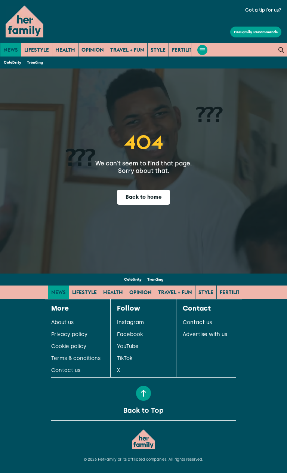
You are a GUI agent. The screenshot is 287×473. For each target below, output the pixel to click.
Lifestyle (36, 49)
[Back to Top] (143, 393)
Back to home (144, 197)
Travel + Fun (127, 49)
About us (62, 323)
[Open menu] (202, 50)
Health (65, 49)
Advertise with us (205, 335)
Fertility (184, 49)
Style (158, 49)
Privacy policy (69, 335)
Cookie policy (68, 347)
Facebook (130, 335)
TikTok (124, 358)
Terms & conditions (76, 358)
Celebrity (12, 62)
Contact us (65, 370)
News (10, 49)
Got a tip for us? (263, 10)
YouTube (128, 347)
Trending (35, 62)
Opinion (92, 49)
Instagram (130, 323)
